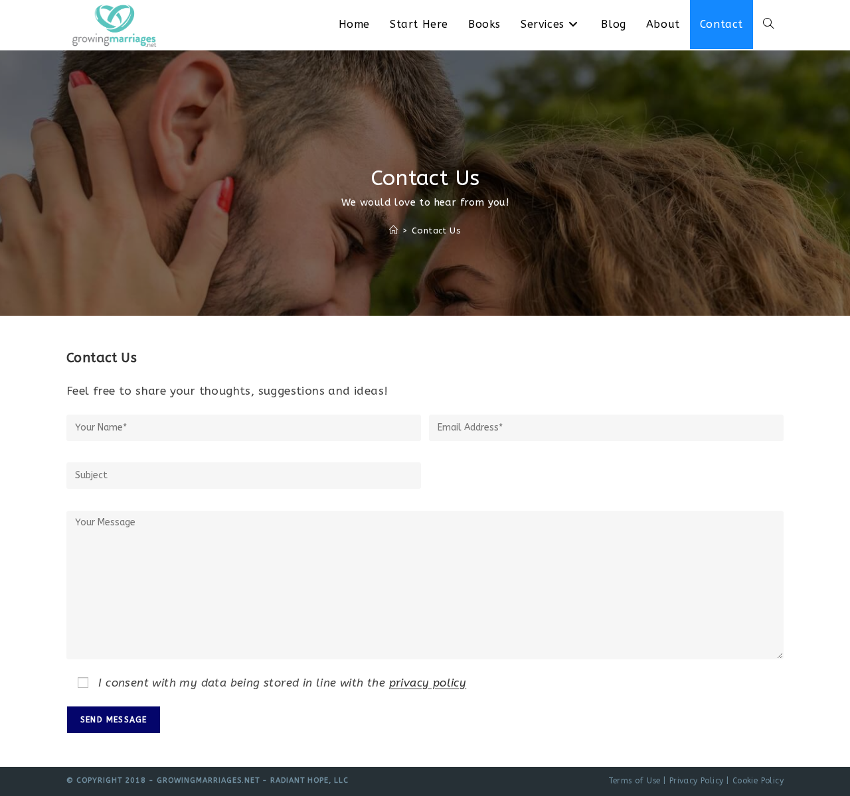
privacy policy (428, 682)
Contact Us (436, 230)
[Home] (393, 230)
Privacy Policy (696, 780)
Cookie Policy (758, 780)
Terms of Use (634, 780)
